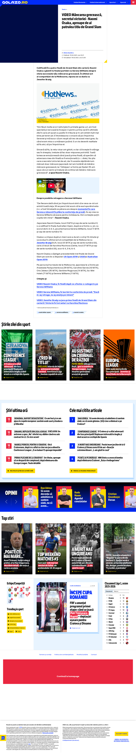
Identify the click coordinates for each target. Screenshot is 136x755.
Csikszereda (113, 643)
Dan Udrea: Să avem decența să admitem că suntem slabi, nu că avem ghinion (39, 497)
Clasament (109, 591)
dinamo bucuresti (16, 621)
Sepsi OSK (112, 628)
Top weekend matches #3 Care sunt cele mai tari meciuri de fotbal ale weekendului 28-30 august (50, 548)
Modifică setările (82, 654)
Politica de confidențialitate (64, 654)
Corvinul (111, 613)
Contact (94, 654)
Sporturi (112, 2)
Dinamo (111, 598)
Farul (110, 616)
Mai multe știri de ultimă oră (21, 471)
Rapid (110, 604)
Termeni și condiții (45, 654)
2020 (82, 256)
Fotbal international (97, 2)
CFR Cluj (13, 624)
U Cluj (110, 619)
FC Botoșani (113, 634)
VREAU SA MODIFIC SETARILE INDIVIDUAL (121, 740)
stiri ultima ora (15, 614)
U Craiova (112, 607)
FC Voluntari (113, 637)
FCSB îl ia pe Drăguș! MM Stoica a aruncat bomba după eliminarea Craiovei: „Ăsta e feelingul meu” (99, 459)
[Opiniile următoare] (16, 501)
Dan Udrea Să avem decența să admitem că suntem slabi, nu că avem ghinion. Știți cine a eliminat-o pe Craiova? (99, 421)
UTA (110, 640)
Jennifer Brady (44, 243)
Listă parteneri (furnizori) (71, 740)
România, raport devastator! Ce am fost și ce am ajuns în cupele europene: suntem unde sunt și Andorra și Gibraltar (35, 421)
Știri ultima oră (17, 410)
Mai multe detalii (47, 733)
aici (29, 744)
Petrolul (111, 625)
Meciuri (116, 591)
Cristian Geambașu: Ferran (107, 497)
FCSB (110, 601)
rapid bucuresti (15, 617)
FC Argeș (112, 610)
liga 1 (11, 631)
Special (123, 2)
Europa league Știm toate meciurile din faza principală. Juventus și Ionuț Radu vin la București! (119, 354)
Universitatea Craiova (17, 628)
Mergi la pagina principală (84, 471)
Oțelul (111, 622)
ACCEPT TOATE (121, 734)
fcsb (19, 631)
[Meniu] (133, 2)
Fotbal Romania (79, 2)
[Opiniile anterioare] (6, 501)
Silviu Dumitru (69, 53)
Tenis (64, 9)
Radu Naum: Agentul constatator (73, 497)
